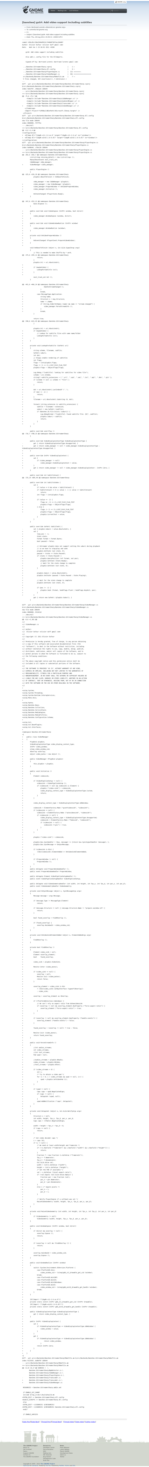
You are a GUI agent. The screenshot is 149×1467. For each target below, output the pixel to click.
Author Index (90, 1422)
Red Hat (48, 1465)
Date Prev (26, 1422)
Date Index (79, 1422)
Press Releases (64, 1447)
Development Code (49, 1458)
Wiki (44, 1451)
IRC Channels (47, 1455)
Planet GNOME (64, 1451)
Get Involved (27, 1449)
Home (53, 10)
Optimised (26, 1465)
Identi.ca (63, 1455)
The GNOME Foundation (31, 1456)
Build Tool (46, 1460)
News (62, 1445)
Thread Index (69, 1422)
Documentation (48, 1449)
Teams (25, 1451)
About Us (26, 1447)
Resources (47, 1445)
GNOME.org (121, 2)
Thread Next (56, 1422)
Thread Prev (46, 1422)
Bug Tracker (47, 1456)
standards (35, 1465)
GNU (73, 1465)
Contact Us (26, 1455)
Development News (66, 1453)
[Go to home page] (36, 14)
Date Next (35, 1422)
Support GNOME (28, 1453)
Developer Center (49, 1447)
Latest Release (64, 1449)
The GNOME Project (30, 1445)
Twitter (62, 1456)
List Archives (73, 10)
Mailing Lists (62, 10)
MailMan (61, 1465)
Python (67, 1465)
